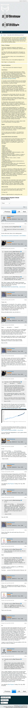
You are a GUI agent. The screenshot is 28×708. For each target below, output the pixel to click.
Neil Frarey (10, 539)
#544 (25, 325)
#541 (25, 223)
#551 (25, 546)
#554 (25, 623)
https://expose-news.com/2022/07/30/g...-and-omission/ (13, 286)
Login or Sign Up (22, 0)
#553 (25, 600)
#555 (25, 656)
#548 (25, 471)
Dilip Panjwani (10, 464)
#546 (25, 379)
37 (14, 211)
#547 (25, 446)
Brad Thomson (11, 292)
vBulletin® (20, 705)
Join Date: (9, 219)
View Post (20, 226)
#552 (25, 583)
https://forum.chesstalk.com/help (9, 78)
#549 (25, 497)
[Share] (25, 220)
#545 (25, 355)
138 (19, 211)
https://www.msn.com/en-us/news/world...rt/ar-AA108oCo (13, 235)
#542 (25, 248)
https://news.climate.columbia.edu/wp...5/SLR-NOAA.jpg (13, 408)
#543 (25, 299)
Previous (7, 211)
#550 (25, 530)
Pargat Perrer (10, 216)
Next (24, 211)
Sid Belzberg (10, 241)
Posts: (19, 219)
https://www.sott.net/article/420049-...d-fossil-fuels (12, 430)
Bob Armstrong (11, 317)
